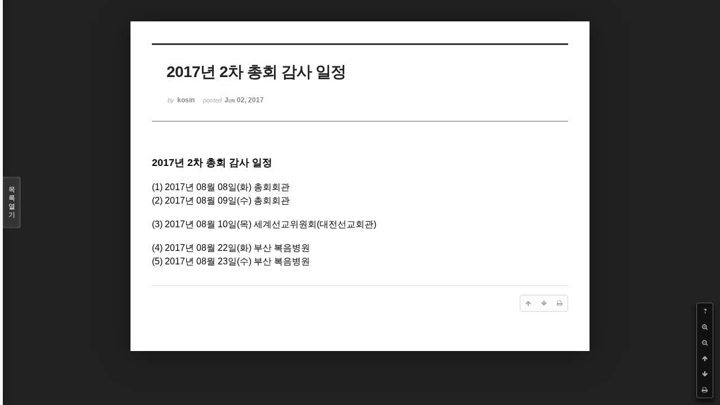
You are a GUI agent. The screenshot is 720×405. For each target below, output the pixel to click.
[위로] (705, 358)
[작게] (705, 342)
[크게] (705, 327)
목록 (11, 202)
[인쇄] (705, 390)
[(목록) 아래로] (705, 374)
